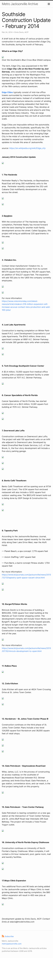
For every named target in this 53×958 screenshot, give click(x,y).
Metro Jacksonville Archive (20, 4)
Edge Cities (7, 92)
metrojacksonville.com (11, 944)
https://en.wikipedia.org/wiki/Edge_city (27, 148)
